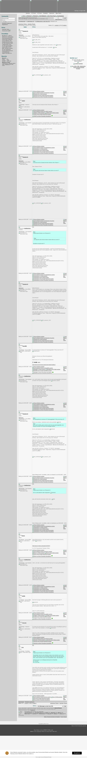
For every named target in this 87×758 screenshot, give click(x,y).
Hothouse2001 (42, 713)
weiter (64, 25)
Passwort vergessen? (7, 23)
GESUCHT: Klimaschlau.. (8, 37)
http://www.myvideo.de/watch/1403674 (41, 545)
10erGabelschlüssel (39, 712)
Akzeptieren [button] (77, 753)
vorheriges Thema (22, 24)
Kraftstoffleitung (5, 52)
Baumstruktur (21, 701)
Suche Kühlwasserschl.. (7, 50)
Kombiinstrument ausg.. (7, 42)
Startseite (28, 13)
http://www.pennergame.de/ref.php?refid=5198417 (44, 364)
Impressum (51, 13)
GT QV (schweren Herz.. (7, 43)
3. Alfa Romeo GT (30, 21)
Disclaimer (45, 13)
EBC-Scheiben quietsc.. (7, 48)
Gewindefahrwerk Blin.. (7, 38)
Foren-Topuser (64, 716)
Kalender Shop (5, 29)
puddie (23, 596)
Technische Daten (6, 30)
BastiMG (25, 346)
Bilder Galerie (58, 13)
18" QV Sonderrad (6, 49)
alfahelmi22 (53, 712)
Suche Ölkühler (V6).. (7, 40)
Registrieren (5, 24)
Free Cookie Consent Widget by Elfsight (43, 757)
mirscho (24, 623)
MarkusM (49, 713)
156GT (23, 100)
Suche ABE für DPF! (6, 47)
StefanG (55, 713)
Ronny (23, 535)
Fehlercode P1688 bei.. (7, 39)
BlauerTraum (27, 713)
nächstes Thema (31, 24)
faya (22, 647)
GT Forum (33, 13)
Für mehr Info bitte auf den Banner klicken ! (78, 60)
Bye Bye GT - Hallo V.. (7, 35)
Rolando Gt (7, 64)
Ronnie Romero (58, 708)
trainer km (62, 713)
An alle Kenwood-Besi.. (7, 45)
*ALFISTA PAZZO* (28, 712)
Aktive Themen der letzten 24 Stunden (52, 716)
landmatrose (27, 119)
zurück (56, 25)
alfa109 (46, 712)
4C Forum (39, 13)
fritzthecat (34, 713)
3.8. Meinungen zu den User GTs (42, 21)
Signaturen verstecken (29, 701)
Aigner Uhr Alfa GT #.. (7, 53)
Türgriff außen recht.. (7, 44)
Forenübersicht (22, 21)
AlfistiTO (59, 712)
